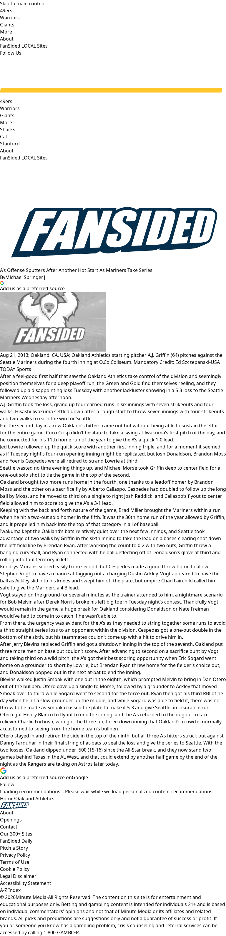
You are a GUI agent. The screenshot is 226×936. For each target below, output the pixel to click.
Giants (7, 115)
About (7, 150)
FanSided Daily (16, 841)
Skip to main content (23, 3)
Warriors (10, 108)
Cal (3, 136)
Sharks (7, 129)
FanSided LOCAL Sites (24, 157)
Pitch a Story (14, 848)
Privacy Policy (15, 855)
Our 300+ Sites (16, 834)
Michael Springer (24, 277)
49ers (6, 101)
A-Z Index (10, 890)
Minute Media (31, 897)
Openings (11, 819)
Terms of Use (14, 862)
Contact (8, 827)
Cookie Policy (14, 869)
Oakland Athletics (34, 798)
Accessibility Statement (25, 883)
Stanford (10, 143)
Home (7, 798)
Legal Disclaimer (18, 876)
